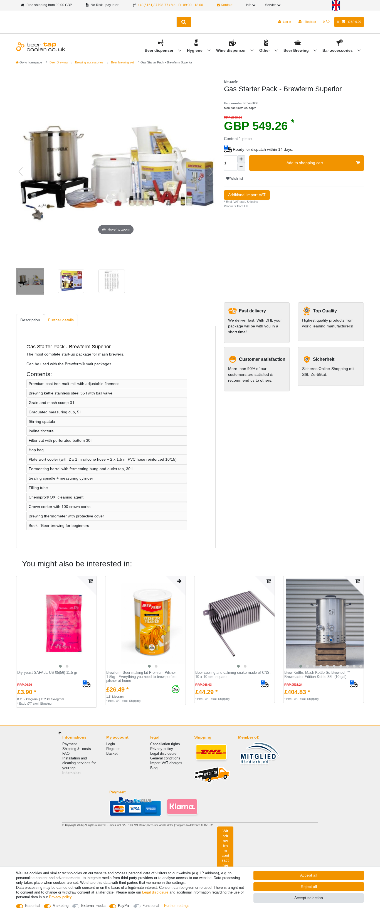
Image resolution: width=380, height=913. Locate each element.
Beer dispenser (159, 50)
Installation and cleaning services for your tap (79, 763)
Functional (150, 906)
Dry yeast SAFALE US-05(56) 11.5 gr (47, 673)
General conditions (165, 758)
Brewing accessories (88, 62)
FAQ (66, 753)
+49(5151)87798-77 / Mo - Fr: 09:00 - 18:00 (170, 5)
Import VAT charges (166, 763)
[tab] (30, 320)
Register (113, 749)
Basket (112, 753)
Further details (61, 320)
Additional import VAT (247, 195)
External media (93, 906)
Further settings (176, 906)
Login (110, 744)
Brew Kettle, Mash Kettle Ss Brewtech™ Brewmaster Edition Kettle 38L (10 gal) (317, 675)
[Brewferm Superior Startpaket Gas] (30, 282)
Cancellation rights (165, 744)
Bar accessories (338, 50)
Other (265, 50)
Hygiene (195, 50)
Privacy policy (161, 749)
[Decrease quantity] (241, 167)
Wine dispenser (231, 50)
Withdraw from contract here (225, 850)
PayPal (124, 906)
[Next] (211, 171)
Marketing (60, 906)
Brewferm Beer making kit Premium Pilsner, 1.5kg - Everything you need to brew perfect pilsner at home (141, 677)
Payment (69, 744)
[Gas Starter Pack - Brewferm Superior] (111, 282)
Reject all (309, 886)
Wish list (236, 179)
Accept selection (308, 897)
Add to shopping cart (305, 163)
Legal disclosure (163, 753)
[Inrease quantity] (241, 159)
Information (71, 773)
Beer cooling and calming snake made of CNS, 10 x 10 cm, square (233, 675)
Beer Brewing (296, 50)
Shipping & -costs (76, 749)
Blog (153, 768)
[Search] (184, 22)
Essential (32, 906)
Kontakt (226, 5)
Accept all (308, 875)
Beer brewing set (122, 62)
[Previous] (20, 171)
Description (30, 320)
